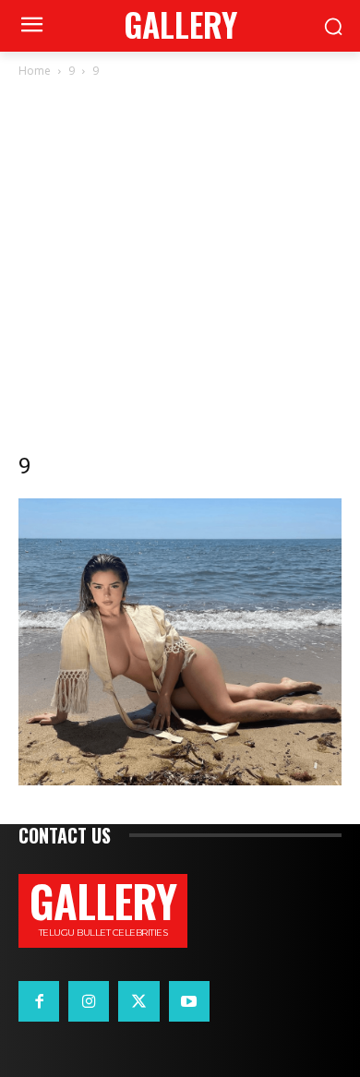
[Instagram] (88, 1001)
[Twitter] (138, 1001)
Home (34, 70)
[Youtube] (189, 1001)
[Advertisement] (180, 270)
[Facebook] (38, 1001)
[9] (180, 780)
